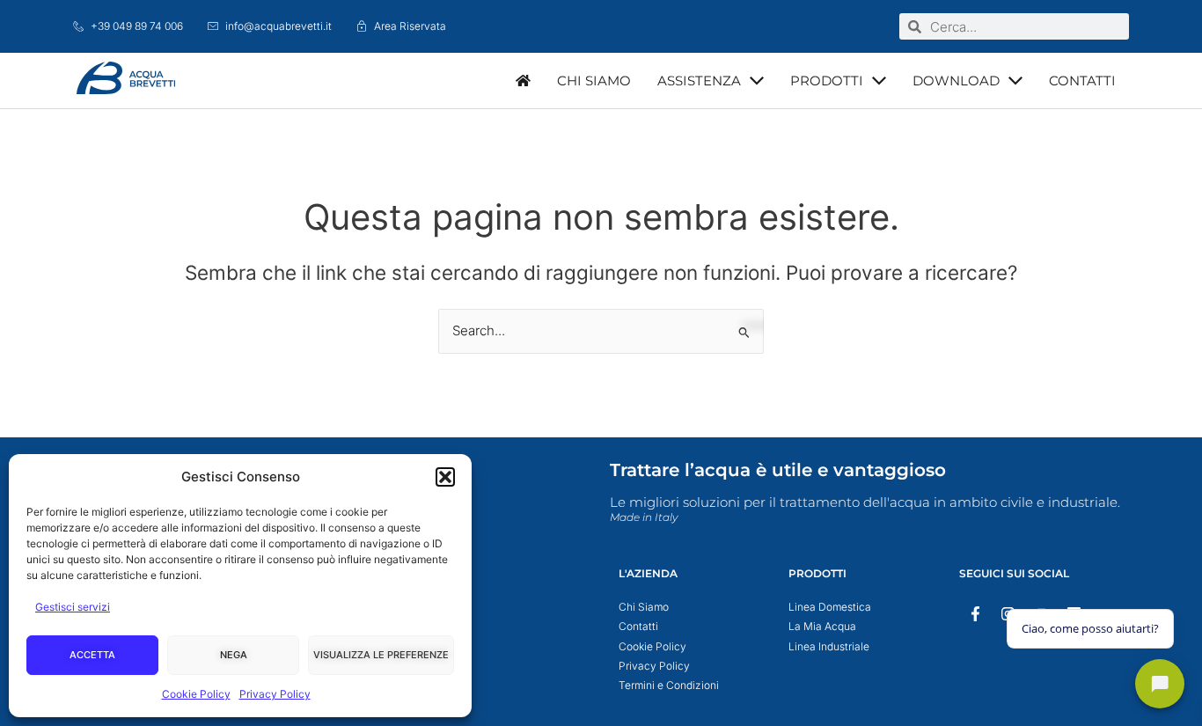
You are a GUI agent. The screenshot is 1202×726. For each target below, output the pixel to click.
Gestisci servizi (72, 606)
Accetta (92, 655)
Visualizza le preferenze (381, 655)
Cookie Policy (196, 693)
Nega (233, 655)
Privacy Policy (275, 693)
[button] (445, 477)
